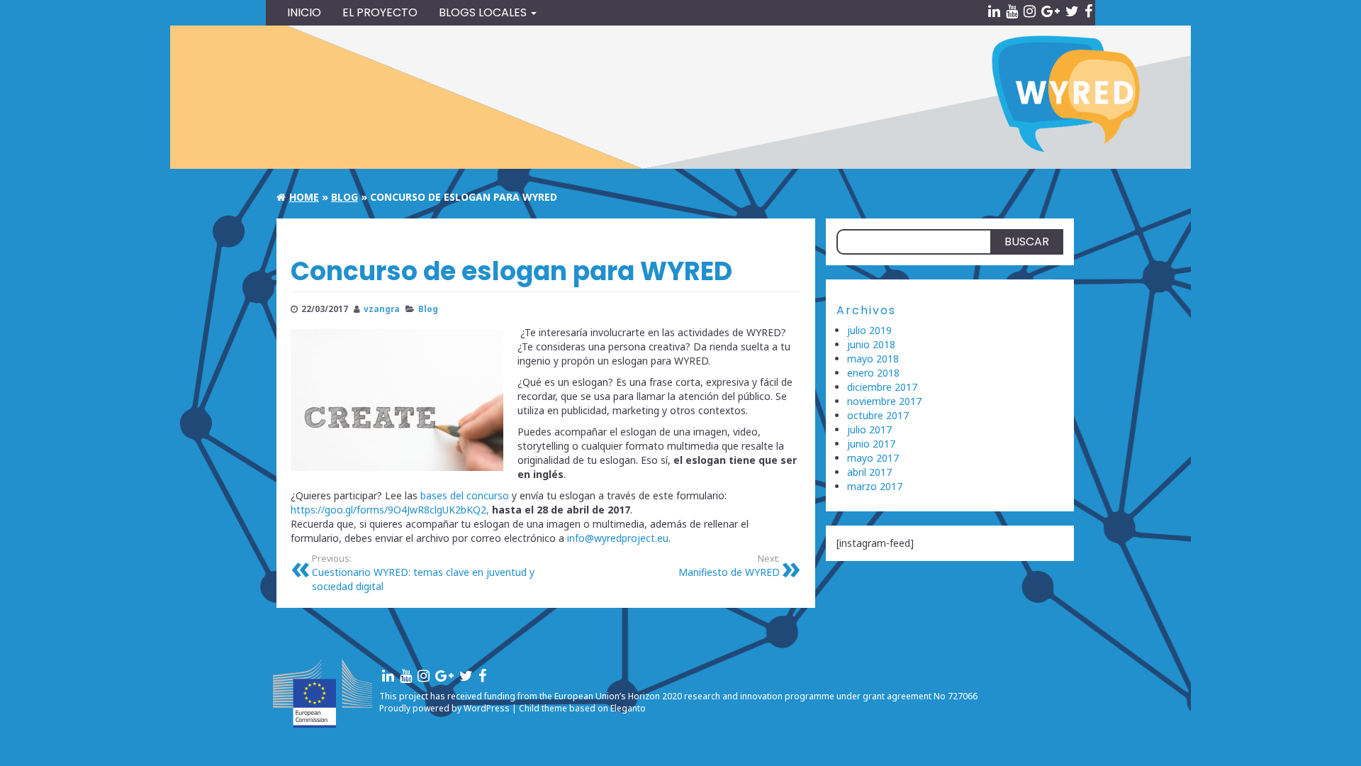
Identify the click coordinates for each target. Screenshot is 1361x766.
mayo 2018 (873, 358)
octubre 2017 (878, 415)
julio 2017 (869, 429)
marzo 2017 (874, 486)
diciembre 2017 (882, 387)
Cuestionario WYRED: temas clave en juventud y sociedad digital (423, 573)
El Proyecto (380, 12)
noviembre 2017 (884, 401)
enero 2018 (873, 372)
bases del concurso (464, 495)
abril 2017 (869, 472)
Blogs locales (484, 12)
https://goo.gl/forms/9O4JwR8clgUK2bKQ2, (390, 509)
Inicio (304, 12)
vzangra (382, 308)
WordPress (487, 708)
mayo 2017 (873, 458)
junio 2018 (871, 344)
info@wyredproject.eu (617, 538)
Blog (428, 308)
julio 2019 (869, 330)
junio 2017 (871, 443)
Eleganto (628, 708)
